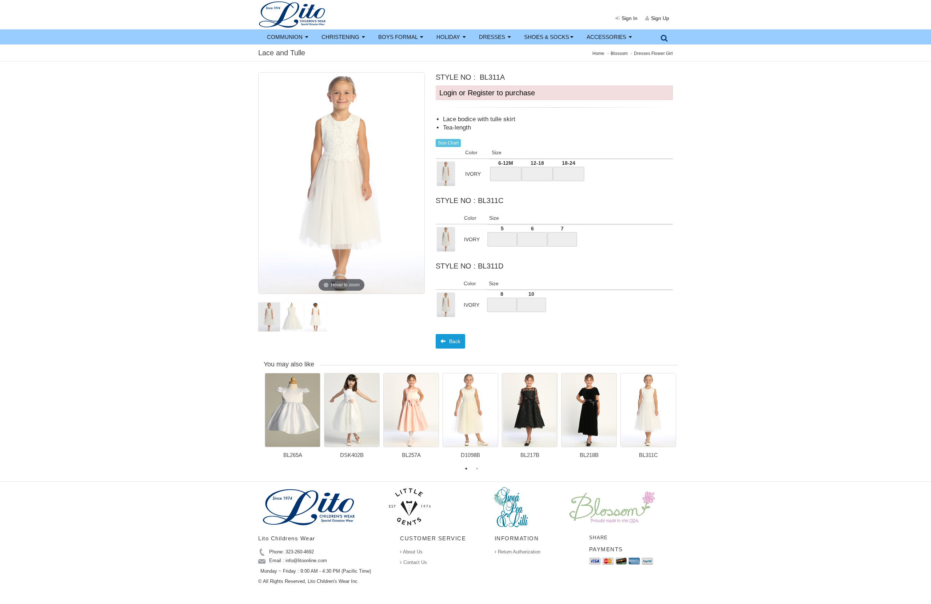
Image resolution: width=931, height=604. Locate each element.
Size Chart (448, 143)
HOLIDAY (448, 37)
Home (598, 53)
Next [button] (683, 420)
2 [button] (477, 468)
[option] (292, 418)
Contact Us (414, 562)
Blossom (619, 53)
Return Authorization (518, 552)
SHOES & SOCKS (546, 37)
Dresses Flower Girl (653, 53)
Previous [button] (259, 420)
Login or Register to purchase (487, 93)
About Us (412, 552)
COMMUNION (285, 37)
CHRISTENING (341, 37)
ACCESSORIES (607, 37)
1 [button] (466, 468)
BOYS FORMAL (398, 37)
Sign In (630, 18)
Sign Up (660, 18)
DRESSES (493, 37)
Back (454, 341)
